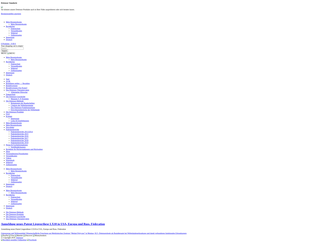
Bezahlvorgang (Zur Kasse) (16, 88)
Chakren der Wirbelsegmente (22, 105)
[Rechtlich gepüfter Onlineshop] (14, 240)
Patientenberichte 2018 (19, 140)
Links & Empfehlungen (20, 121)
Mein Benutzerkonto (14, 22)
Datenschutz (15, 29)
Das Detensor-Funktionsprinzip (23, 108)
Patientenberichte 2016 (19, 136)
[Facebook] (32, 240)
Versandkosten (16, 31)
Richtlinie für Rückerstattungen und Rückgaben (24, 149)
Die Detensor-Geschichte (15, 97)
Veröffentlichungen (18, 147)
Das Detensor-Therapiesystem (17, 90)
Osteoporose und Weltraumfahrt (13, 233)
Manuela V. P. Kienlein (20, 99)
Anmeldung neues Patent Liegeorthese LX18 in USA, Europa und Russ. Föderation (53, 224)
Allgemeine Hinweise (19, 92)
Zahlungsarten (16, 35)
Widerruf (14, 33)
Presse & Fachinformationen (17, 145)
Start (7, 79)
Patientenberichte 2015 (19, 134)
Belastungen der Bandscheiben (23, 103)
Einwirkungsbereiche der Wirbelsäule (25, 110)
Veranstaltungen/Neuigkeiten (17, 154)
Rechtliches (10, 26)
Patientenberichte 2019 (19, 143)
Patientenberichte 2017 (19, 138)
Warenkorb (10, 160)
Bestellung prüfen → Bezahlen (18, 83)
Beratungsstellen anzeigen (11, 14)
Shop (8, 151)
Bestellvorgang (11, 86)
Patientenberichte (12, 129)
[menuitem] (9, 40)
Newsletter (10, 127)
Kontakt (9, 116)
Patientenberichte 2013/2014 (22, 132)
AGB (8, 81)
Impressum (10, 37)
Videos (8, 158)
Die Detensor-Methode (15, 101)
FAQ (8, 114)
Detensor (19, 238)
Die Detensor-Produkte (15, 112)
